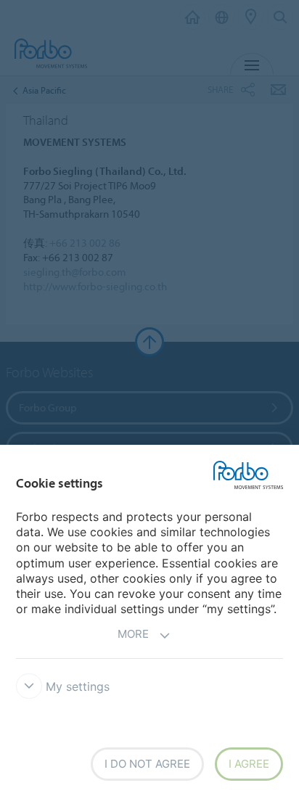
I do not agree (147, 764)
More (133, 634)
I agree (249, 764)
